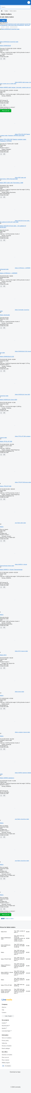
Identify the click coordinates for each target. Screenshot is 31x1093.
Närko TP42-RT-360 (5, 486)
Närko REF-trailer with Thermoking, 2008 (11, 182)
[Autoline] (2, 11)
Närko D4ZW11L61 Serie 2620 (8, 399)
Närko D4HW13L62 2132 (7, 356)
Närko (1, 526)
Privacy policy (5, 1040)
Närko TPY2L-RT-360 (6, 441)
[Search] (28, 7)
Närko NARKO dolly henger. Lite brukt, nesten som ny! (15, 87)
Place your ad (5, 110)
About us (4, 1007)
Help (3, 1009)
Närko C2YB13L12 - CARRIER (8, 273)
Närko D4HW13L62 (5, 45)
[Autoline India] (9, 2)
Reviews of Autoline (6, 1045)
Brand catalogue (6, 1048)
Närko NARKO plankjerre (7, 778)
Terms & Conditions (6, 1037)
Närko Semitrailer (5, 315)
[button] (28, 2)
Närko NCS (3, 655)
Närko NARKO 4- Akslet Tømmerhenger (11, 569)
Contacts (4, 1012)
